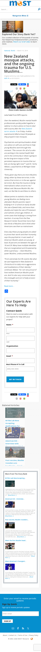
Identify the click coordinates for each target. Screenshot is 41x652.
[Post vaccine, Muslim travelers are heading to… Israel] (10, 529)
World (13, 51)
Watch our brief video (21, 42)
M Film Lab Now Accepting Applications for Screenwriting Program (12, 426)
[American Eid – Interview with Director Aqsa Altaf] (10, 508)
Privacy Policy (33, 635)
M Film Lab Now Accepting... (15, 478)
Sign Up (7, 621)
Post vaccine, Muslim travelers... (17, 520)
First (7, 333)
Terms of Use (22, 635)
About (5, 635)
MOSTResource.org (20, 3)
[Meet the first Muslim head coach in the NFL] (10, 549)
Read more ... (9, 286)
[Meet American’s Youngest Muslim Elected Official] (10, 570)
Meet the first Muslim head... (16, 540)
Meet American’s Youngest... (15, 561)
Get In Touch (15, 379)
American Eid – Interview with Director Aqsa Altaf (14, 443)
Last (7, 342)
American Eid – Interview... (14, 499)
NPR (5, 78)
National (7, 51)
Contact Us (12, 635)
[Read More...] (12, 495)
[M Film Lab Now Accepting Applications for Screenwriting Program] (10, 487)
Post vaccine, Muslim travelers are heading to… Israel (14, 463)
